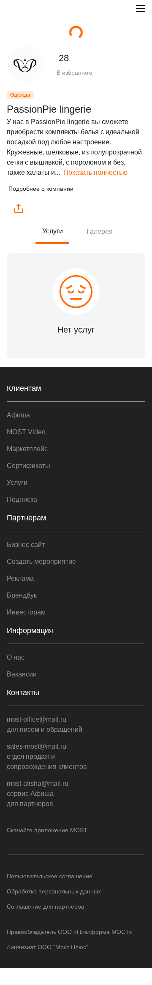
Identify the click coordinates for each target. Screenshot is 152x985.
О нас (15, 657)
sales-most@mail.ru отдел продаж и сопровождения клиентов (47, 756)
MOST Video (26, 432)
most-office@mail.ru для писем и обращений (44, 724)
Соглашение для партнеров (45, 906)
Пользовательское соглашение (49, 876)
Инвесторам (26, 612)
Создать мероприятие (41, 561)
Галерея (100, 231)
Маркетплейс (27, 448)
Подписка (22, 499)
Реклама (20, 578)
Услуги (52, 231)
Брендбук (22, 595)
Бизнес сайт (26, 544)
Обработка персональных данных (54, 891)
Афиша (18, 415)
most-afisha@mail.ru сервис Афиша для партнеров (37, 793)
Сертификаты (28, 465)
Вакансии (22, 674)
